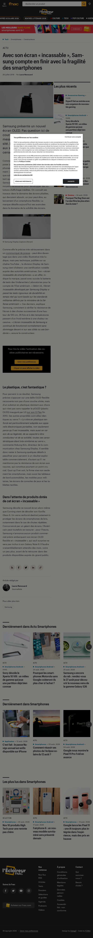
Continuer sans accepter (73, 137)
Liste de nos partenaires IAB (23, 175)
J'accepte (71, 181)
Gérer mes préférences (23, 181)
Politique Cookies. (25, 161)
